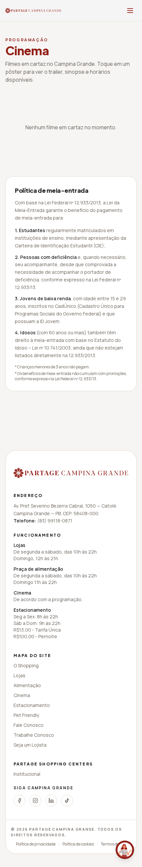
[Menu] (130, 10)
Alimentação (27, 685)
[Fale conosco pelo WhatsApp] (125, 850)
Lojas (19, 675)
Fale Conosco (29, 725)
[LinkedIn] (51, 800)
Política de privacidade (35, 844)
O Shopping (26, 665)
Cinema (22, 695)
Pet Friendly (26, 715)
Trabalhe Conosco (34, 735)
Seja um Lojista (30, 745)
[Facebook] (19, 800)
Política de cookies (78, 844)
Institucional (27, 774)
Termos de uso (113, 844)
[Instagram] (35, 800)
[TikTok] (67, 800)
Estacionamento (32, 705)
